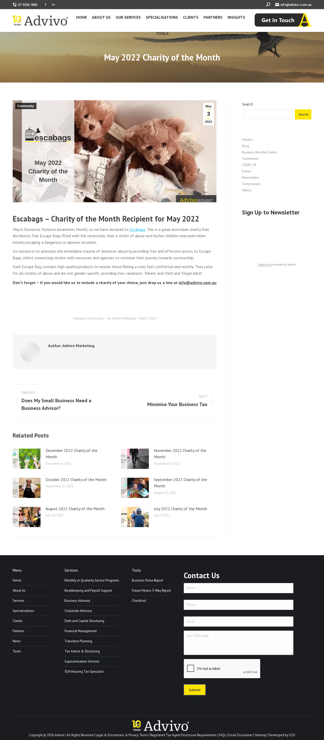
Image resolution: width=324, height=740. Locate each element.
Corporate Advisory (78, 611)
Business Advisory (77, 600)
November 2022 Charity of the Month (180, 453)
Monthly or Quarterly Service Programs (92, 580)
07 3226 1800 (27, 5)
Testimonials (251, 184)
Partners (18, 631)
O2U (292, 735)
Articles (247, 139)
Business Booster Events (259, 152)
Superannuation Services (82, 661)
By (121, 318)
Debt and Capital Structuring (84, 621)
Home (17, 580)
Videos (247, 190)
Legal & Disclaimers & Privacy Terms (122, 735)
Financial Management (81, 631)
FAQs (222, 735)
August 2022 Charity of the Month (75, 508)
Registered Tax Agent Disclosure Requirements (183, 735)
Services (18, 600)
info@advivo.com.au (295, 5)
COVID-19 (249, 165)
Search (247, 104)
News (17, 641)
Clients (18, 621)
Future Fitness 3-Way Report (151, 590)
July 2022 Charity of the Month (180, 508)
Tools (17, 651)
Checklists (139, 600)
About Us (19, 590)
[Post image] (26, 459)
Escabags (137, 229)
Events (246, 171)
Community (25, 106)
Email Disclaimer (240, 735)
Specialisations (23, 611)
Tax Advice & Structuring (82, 651)
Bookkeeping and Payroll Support (88, 590)
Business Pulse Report (147, 580)
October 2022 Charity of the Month (76, 479)
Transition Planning (78, 641)
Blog (245, 146)
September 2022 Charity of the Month (180, 483)
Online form (265, 264)
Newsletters (250, 177)
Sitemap (260, 735)
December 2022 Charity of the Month (71, 453)
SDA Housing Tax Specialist (84, 671)
